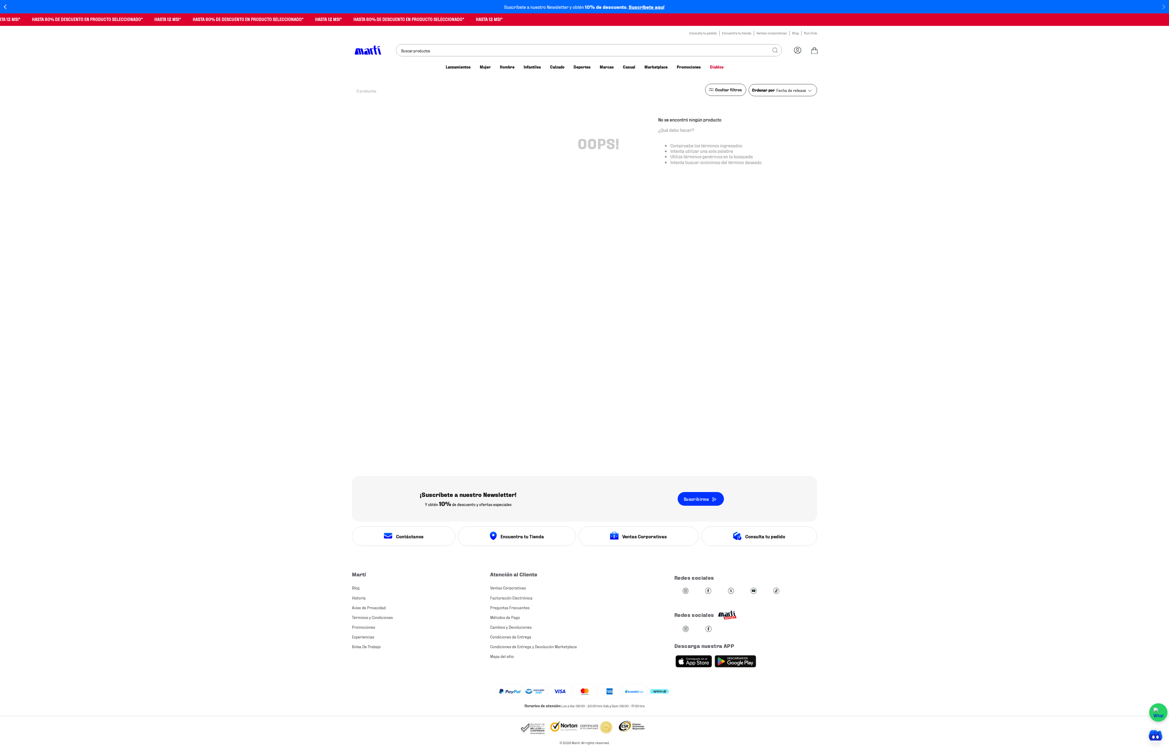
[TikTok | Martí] (776, 591)
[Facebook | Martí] (708, 591)
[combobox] (589, 50)
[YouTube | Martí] (753, 591)
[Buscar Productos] (775, 50)
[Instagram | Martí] (685, 591)
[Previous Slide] (5, 7)
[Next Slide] (1164, 7)
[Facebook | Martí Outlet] (708, 629)
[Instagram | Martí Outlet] (686, 629)
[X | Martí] (731, 591)
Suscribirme (696, 498)
